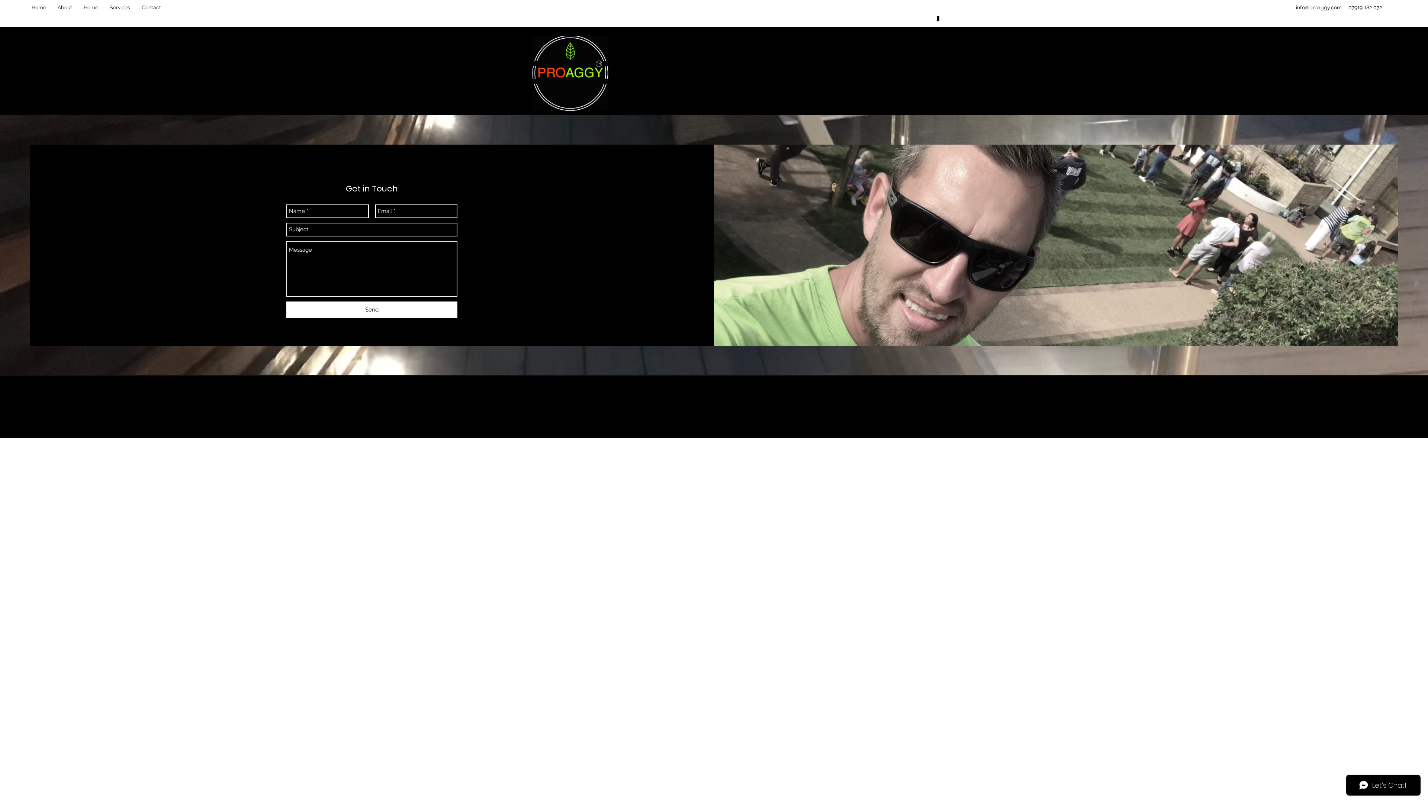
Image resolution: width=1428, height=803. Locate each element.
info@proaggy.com (1319, 7)
